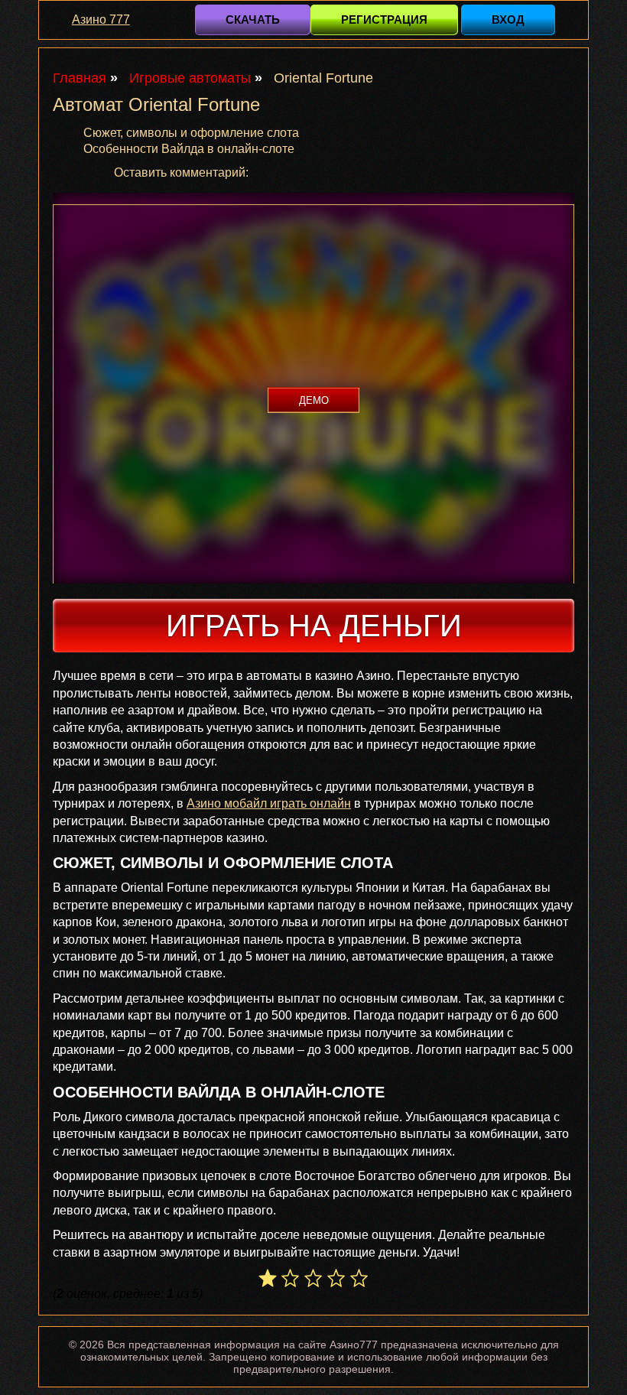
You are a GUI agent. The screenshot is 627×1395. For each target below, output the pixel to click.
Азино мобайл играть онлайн (269, 803)
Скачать (253, 19)
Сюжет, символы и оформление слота (191, 132)
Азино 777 (101, 19)
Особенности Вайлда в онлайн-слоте (188, 148)
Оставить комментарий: (181, 172)
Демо (314, 399)
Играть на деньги (314, 625)
